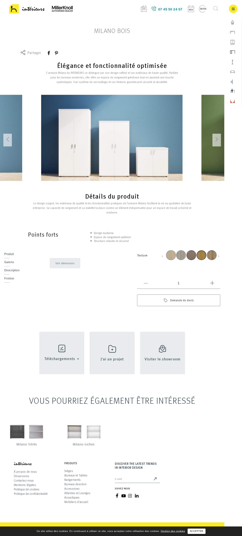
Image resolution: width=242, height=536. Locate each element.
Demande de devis (182, 300)
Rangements (72, 479)
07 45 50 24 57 (170, 9)
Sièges (68, 471)
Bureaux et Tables (75, 475)
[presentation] (7, 140)
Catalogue (144, 9)
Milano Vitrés (26, 444)
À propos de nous (25, 471)
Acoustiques (72, 497)
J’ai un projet (112, 358)
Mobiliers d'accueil (76, 502)
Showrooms (21, 476)
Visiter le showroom (163, 358)
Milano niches (84, 444)
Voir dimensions (65, 263)
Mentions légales (25, 485)
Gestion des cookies (173, 531)
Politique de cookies (26, 489)
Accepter (196, 531)
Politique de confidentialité (31, 493)
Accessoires (72, 488)
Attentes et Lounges (77, 493)
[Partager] (49, 53)
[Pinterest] (56, 53)
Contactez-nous (24, 480)
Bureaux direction (75, 484)
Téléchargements (59, 358)
